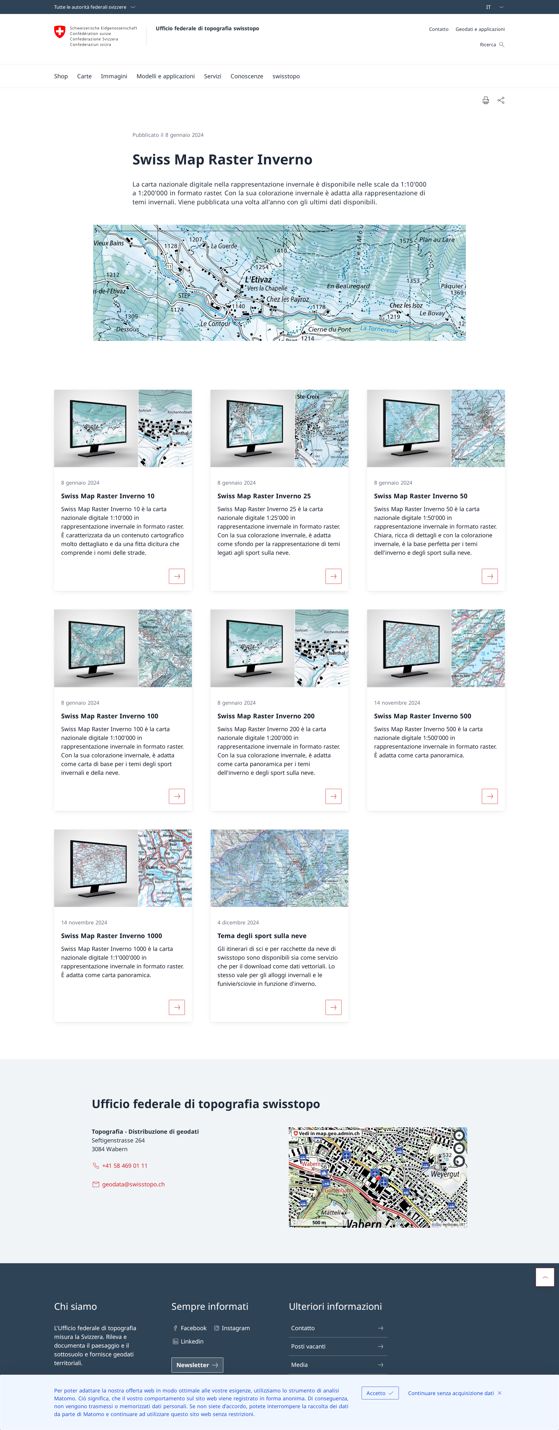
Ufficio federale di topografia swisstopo (207, 28)
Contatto (303, 1328)
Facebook (194, 1328)
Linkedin (192, 1341)
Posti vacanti (308, 1346)
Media (299, 1365)
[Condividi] (500, 100)
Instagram (236, 1328)
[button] (84, 76)
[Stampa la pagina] (485, 100)
